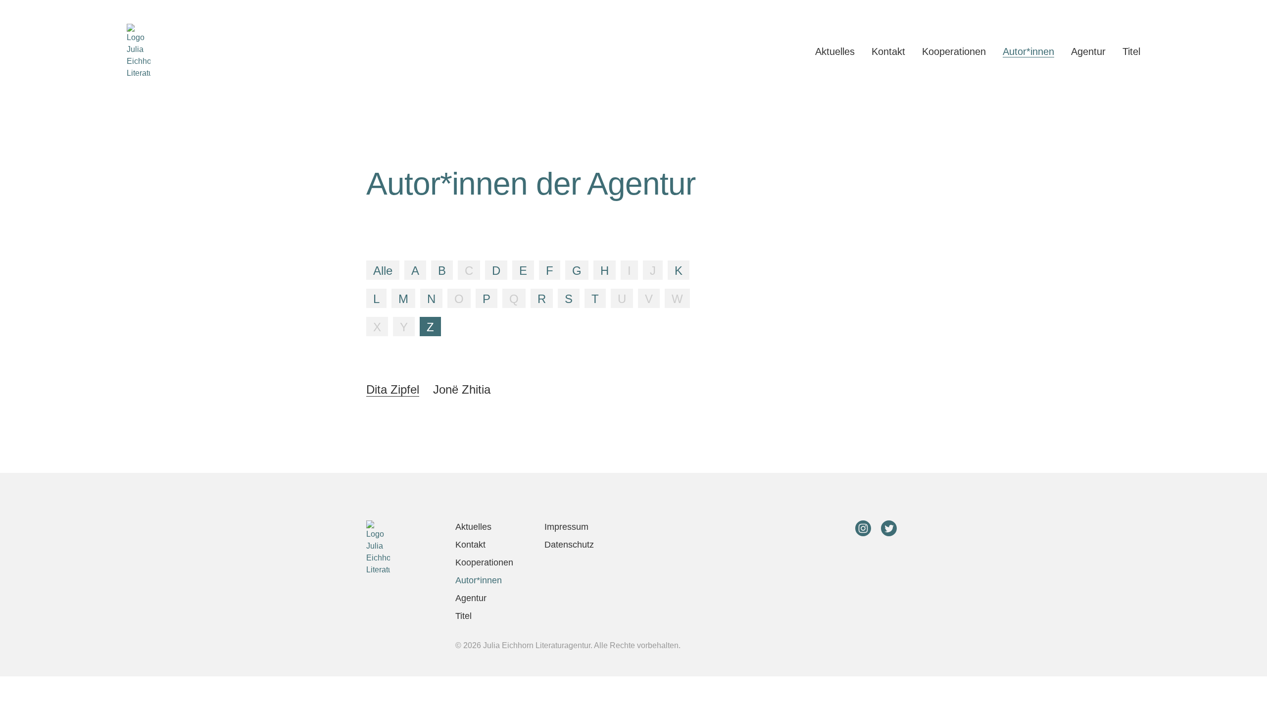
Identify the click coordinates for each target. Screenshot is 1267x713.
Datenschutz (569, 545)
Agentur (1088, 51)
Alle (382, 270)
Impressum (566, 527)
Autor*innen (1028, 51)
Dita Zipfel (392, 389)
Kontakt (888, 51)
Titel (1131, 51)
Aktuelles (835, 51)
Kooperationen (954, 51)
